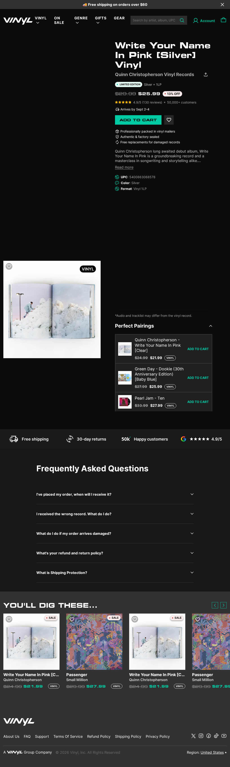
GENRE (81, 18)
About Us (11, 736)
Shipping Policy (128, 736)
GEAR (119, 18)
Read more (124, 167)
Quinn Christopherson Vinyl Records (154, 74)
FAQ (27, 736)
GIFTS (100, 18)
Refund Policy (99, 736)
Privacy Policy (158, 736)
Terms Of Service (68, 736)
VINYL (41, 18)
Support (42, 736)
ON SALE (59, 20)
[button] (215, 605)
